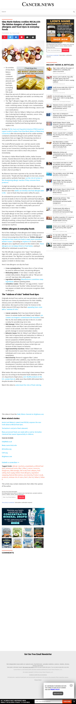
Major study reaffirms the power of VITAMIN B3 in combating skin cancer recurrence (63, 69)
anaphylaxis (29, 466)
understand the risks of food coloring (28, 385)
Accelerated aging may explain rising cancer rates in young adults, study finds (63, 97)
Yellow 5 (37, 477)
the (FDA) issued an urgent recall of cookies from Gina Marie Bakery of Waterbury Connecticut (23, 131)
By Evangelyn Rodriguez (65, 101)
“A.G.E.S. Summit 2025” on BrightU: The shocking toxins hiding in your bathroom (63, 134)
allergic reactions (19, 466)
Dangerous (5, 470)
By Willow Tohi (63, 177)
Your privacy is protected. (8, 502)
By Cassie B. (62, 84)
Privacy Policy (38, 680)
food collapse (31, 470)
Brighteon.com (7, 456)
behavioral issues (12, 468)
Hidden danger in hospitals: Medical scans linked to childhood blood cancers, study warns (63, 245)
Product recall (38, 475)
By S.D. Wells (63, 169)
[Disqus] (23, 578)
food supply (11, 473)
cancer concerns (33, 468)
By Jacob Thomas (63, 138)
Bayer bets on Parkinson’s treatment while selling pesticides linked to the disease (63, 115)
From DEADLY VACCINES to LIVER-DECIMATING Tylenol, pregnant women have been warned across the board (63, 165)
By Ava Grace (63, 73)
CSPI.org (5, 453)
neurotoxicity (28, 475)
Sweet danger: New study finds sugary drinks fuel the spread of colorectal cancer (62, 182)
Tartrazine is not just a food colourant (15, 428)
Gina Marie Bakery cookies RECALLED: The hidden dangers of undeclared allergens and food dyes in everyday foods (63, 144)
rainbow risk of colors (16, 477)
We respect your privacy (28, 667)
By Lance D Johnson (64, 249)
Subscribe (67, 701)
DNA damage (14, 470)
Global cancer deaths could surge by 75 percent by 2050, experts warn (63, 227)
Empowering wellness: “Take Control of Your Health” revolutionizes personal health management (62, 200)
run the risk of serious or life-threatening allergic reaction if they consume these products (22, 180)
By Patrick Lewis (63, 110)
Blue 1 (20, 468)
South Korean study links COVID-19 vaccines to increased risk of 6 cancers (63, 89)
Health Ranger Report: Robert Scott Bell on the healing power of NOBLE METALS (63, 190)
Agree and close (58, 693)
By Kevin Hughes (63, 129)
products (5, 477)
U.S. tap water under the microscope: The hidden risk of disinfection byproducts (62, 236)
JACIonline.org (6, 449)
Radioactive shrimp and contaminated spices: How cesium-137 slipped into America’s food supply (63, 155)
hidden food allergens (23, 473)
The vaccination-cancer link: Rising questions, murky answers (63, 174)
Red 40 (31, 477)
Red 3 (26, 477)
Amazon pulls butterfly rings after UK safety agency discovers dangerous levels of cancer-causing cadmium (63, 79)
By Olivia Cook (63, 148)
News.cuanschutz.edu (9, 445)
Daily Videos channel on (30, 414)
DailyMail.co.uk (7, 442)
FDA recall (23, 470)
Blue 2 (25, 468)
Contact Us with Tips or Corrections (38, 674)
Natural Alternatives (16, 475)
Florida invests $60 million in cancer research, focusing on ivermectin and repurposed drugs (63, 210)
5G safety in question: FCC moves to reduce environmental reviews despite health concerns (63, 219)
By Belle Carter (63, 205)
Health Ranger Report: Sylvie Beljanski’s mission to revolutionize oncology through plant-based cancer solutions (63, 125)
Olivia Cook (15, 33)
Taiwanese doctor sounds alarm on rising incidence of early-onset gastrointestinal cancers (63, 106)
